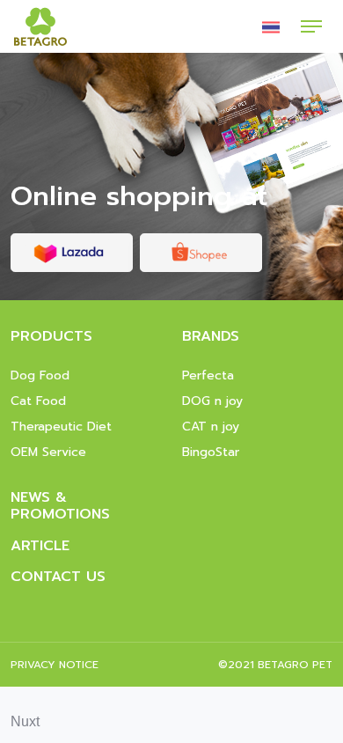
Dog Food (40, 375)
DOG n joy (212, 401)
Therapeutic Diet (61, 426)
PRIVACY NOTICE (55, 665)
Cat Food (38, 401)
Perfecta (208, 375)
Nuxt (25, 721)
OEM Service (48, 452)
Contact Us (58, 576)
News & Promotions (60, 506)
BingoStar (210, 452)
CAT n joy (210, 426)
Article (40, 545)
